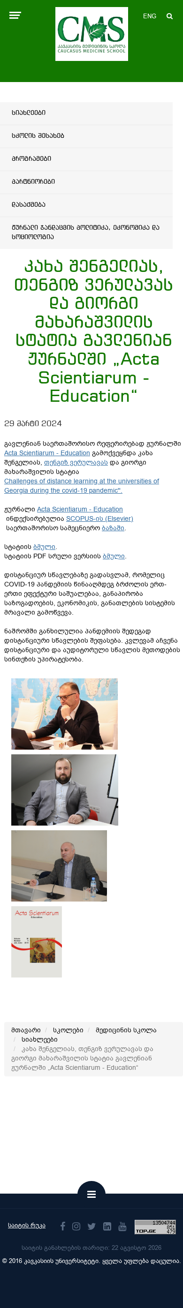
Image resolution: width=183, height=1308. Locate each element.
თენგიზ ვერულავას (76, 462)
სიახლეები (29, 113)
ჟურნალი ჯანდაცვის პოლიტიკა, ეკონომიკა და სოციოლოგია (86, 233)
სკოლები (68, 1030)
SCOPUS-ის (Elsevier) (99, 518)
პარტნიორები (33, 182)
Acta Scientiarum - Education (47, 453)
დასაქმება (29, 205)
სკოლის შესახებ (38, 136)
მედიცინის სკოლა (126, 1030)
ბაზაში (113, 528)
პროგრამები (31, 159)
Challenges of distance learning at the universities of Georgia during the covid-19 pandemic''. (81, 486)
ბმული (44, 546)
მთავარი (26, 1030)
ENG (149, 16)
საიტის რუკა (27, 1225)
